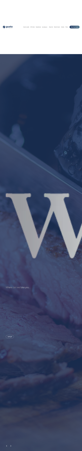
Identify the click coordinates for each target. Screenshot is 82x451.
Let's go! (10, 336)
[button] (45, 27)
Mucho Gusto (57, 27)
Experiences (38, 27)
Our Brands (44, 27)
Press (66, 27)
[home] (7, 27)
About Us (51, 27)
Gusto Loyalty (26, 27)
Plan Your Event (74, 27)
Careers (62, 27)
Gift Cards (32, 27)
